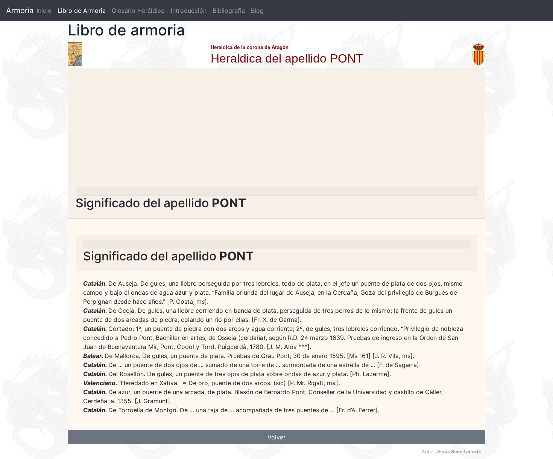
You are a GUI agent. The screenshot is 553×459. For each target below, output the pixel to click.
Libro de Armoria (83, 10)
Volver (276, 437)
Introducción (189, 10)
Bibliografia (229, 10)
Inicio (44, 10)
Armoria (19, 10)
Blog (257, 10)
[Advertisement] (276, 130)
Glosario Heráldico (138, 10)
